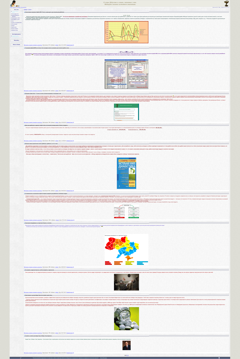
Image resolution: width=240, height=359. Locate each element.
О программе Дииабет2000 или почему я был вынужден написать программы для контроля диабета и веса (47, 47)
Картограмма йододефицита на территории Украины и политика (38, 222)
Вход (25, 7)
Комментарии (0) (70, 45)
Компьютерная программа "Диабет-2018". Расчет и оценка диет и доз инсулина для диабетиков (44, 12)
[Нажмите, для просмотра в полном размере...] (126, 329)
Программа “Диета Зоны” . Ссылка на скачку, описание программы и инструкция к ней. (43, 93)
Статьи (29, 9)
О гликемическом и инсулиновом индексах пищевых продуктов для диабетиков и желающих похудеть (46, 193)
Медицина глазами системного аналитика (15, 36)
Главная (11, 7)
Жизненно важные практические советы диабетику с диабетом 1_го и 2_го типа (41, 143)
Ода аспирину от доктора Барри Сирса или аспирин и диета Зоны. (38, 295)
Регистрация (23, 7)
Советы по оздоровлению (16, 7)
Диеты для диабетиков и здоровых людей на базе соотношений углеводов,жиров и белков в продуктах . (46, 125)
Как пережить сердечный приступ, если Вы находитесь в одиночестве (39, 269)
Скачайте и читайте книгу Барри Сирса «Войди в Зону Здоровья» (38, 335)
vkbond (56, 45)
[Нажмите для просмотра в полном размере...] (126, 42)
